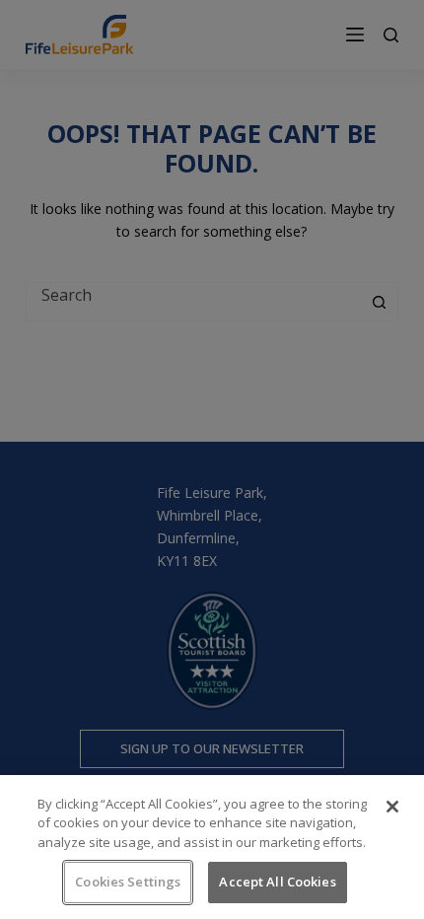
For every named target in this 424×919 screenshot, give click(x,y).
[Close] (392, 806)
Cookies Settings (127, 881)
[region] (212, 847)
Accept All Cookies (277, 881)
